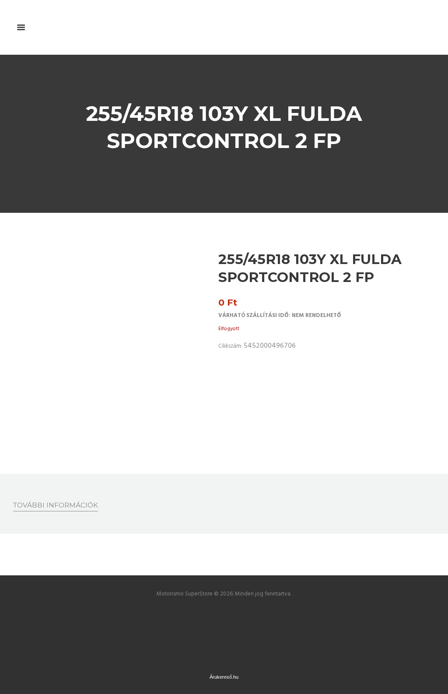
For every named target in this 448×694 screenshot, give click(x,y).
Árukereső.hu (224, 677)
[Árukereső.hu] (224, 611)
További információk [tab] (55, 505)
